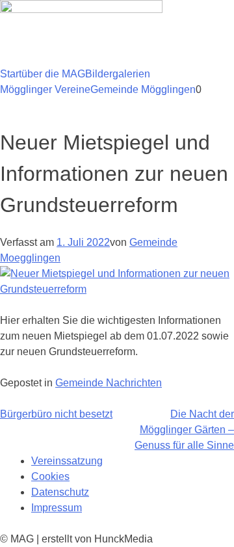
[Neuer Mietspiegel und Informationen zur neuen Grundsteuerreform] (117, 289)
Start (10, 73)
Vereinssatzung (67, 460)
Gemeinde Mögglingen (143, 89)
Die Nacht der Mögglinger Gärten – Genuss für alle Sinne (184, 429)
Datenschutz (60, 492)
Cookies (50, 476)
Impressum (56, 507)
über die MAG (53, 73)
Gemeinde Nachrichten (108, 382)
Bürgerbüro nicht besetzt (56, 414)
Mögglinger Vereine (45, 89)
